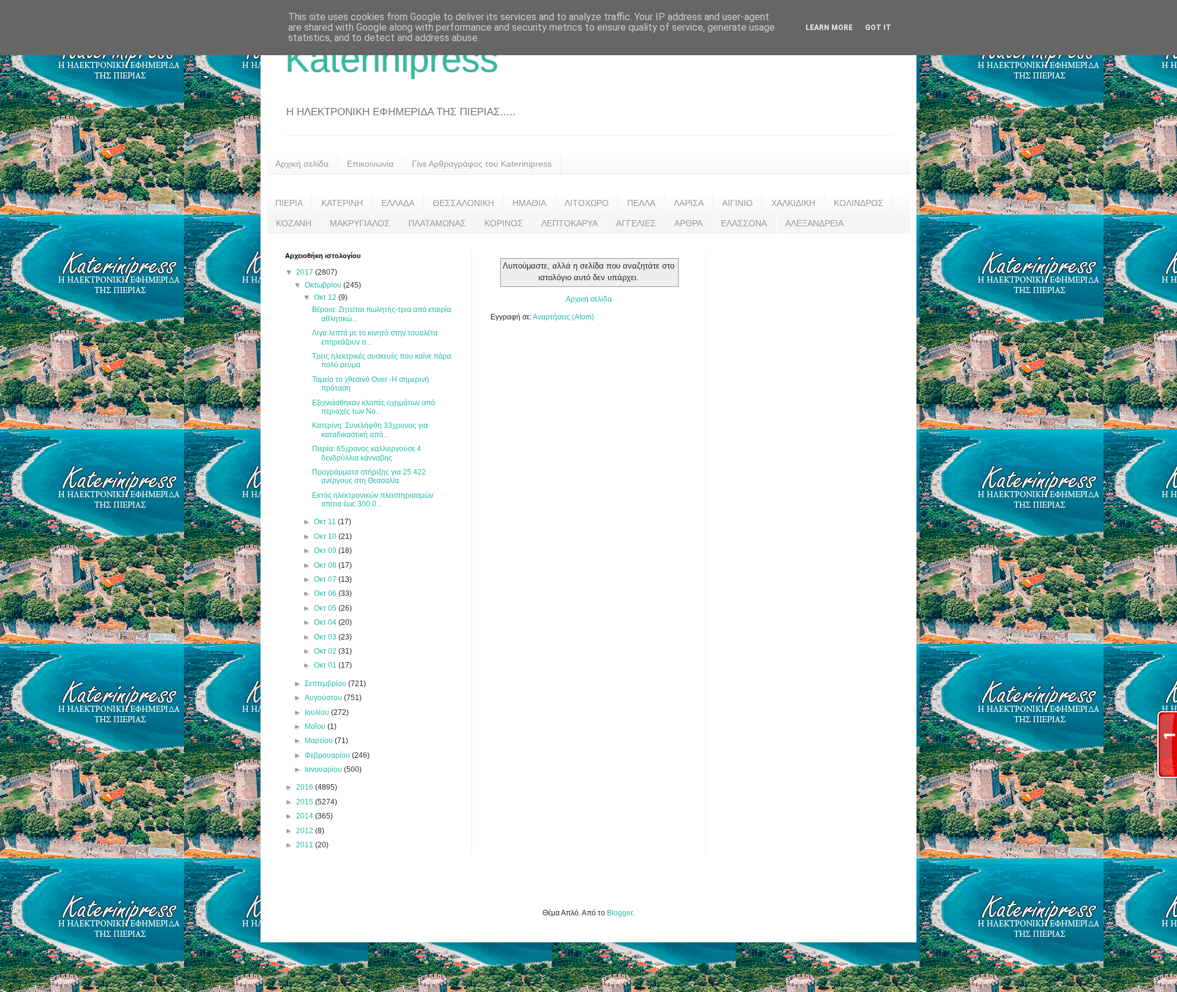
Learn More (829, 27)
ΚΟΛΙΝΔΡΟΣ (858, 203)
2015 (305, 802)
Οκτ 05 (326, 608)
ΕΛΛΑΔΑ (397, 203)
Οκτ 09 (326, 550)
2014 (305, 816)
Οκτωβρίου (324, 285)
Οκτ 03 (326, 637)
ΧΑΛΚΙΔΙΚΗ (793, 203)
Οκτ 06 (326, 593)
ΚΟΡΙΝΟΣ (503, 223)
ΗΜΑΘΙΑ (529, 203)
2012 (305, 830)
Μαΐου (316, 726)
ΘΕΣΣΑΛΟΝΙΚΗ (463, 203)
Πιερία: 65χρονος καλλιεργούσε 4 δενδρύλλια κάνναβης (366, 453)
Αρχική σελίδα (302, 164)
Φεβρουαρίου (328, 755)
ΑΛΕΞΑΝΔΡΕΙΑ (814, 223)
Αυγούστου (324, 697)
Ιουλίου (318, 712)
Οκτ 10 (326, 536)
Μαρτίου (320, 740)
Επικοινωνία (370, 164)
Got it (878, 27)
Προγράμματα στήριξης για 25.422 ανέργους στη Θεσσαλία (369, 476)
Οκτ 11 (326, 521)
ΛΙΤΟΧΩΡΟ (587, 203)
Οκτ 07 (326, 579)
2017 (305, 272)
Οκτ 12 (326, 297)
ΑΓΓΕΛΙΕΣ (636, 223)
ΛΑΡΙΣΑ (689, 203)
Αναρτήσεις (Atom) (563, 317)
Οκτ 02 (326, 651)
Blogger (620, 913)
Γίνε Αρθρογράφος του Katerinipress (482, 164)
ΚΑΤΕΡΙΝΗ (342, 203)
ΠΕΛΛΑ (641, 203)
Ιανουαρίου (324, 769)
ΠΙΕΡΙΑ (289, 203)
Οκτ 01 (326, 665)
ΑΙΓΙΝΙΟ (737, 203)
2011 (305, 845)
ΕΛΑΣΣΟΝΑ (744, 223)
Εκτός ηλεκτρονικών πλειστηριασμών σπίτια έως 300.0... (372, 499)
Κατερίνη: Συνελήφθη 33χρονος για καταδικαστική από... (370, 429)
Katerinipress (391, 59)
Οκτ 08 (326, 565)
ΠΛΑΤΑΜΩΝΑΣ (437, 223)
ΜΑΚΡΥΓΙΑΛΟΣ (360, 223)
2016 (305, 787)
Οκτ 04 (326, 622)
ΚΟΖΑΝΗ (293, 223)
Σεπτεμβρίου (326, 683)
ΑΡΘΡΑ (688, 223)
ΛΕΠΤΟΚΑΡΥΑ (569, 223)
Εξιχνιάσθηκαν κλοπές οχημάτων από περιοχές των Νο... (373, 407)
